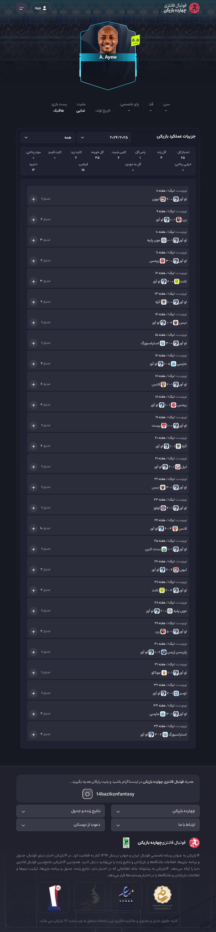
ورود (38, 8)
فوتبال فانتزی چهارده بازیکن (163, 782)
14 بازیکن (60, 921)
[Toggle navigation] (21, 8)
